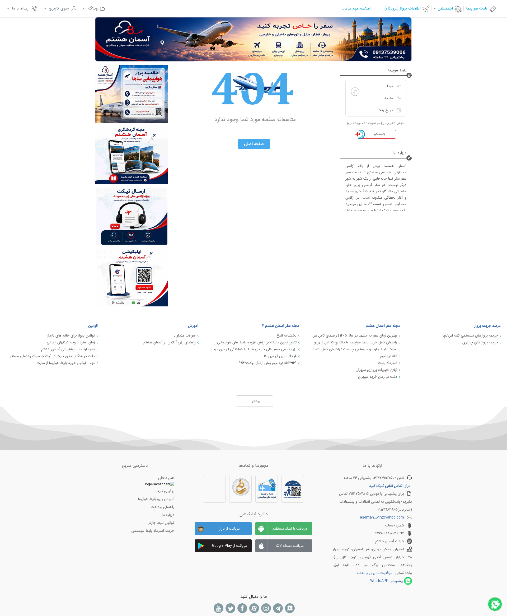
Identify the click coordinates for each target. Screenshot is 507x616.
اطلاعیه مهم (388, 356)
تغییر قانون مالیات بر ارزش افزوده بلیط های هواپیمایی (257, 342)
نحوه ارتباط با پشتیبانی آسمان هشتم (68, 349)
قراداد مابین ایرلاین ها (280, 356)
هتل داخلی (166, 478)
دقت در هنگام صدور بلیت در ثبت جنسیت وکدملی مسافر (52, 356)
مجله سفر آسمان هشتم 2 (280, 326)
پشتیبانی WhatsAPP (386, 581)
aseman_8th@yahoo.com (382, 517)
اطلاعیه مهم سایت (356, 8)
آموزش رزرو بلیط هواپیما (156, 499)
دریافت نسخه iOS (290, 546)
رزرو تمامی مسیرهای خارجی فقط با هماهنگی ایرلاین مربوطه (253, 349)
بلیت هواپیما (476, 8)
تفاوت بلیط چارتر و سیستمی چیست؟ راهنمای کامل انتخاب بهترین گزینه (354, 349)
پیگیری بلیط (165, 491)
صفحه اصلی (254, 144)
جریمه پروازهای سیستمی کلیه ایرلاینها (470, 335)
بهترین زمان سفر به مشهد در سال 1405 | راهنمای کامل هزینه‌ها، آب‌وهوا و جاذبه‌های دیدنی (354, 335)
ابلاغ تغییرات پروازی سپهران (376, 370)
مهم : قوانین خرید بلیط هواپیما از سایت (65, 363)
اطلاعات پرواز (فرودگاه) (402, 8)
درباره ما (168, 515)
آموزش (193, 326)
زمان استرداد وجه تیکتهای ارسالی (71, 342)
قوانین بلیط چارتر (161, 523)
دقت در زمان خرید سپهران (377, 377)
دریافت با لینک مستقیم (290, 528)
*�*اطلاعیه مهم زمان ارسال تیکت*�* (268, 363)
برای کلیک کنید (389, 486)
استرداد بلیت (387, 363)
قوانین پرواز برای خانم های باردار (71, 335)
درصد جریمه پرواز (487, 326)
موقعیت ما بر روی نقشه (374, 573)
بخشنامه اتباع (286, 335)
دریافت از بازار (229, 528)
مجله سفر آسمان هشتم (383, 326)
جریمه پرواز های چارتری (480, 342)
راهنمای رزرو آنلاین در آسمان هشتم (169, 342)
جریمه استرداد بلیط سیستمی (152, 531)
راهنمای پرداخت (162, 507)
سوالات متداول (185, 335)
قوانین (93, 326)
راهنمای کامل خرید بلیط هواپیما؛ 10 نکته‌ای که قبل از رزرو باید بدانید (354, 342)
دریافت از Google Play (229, 546)
